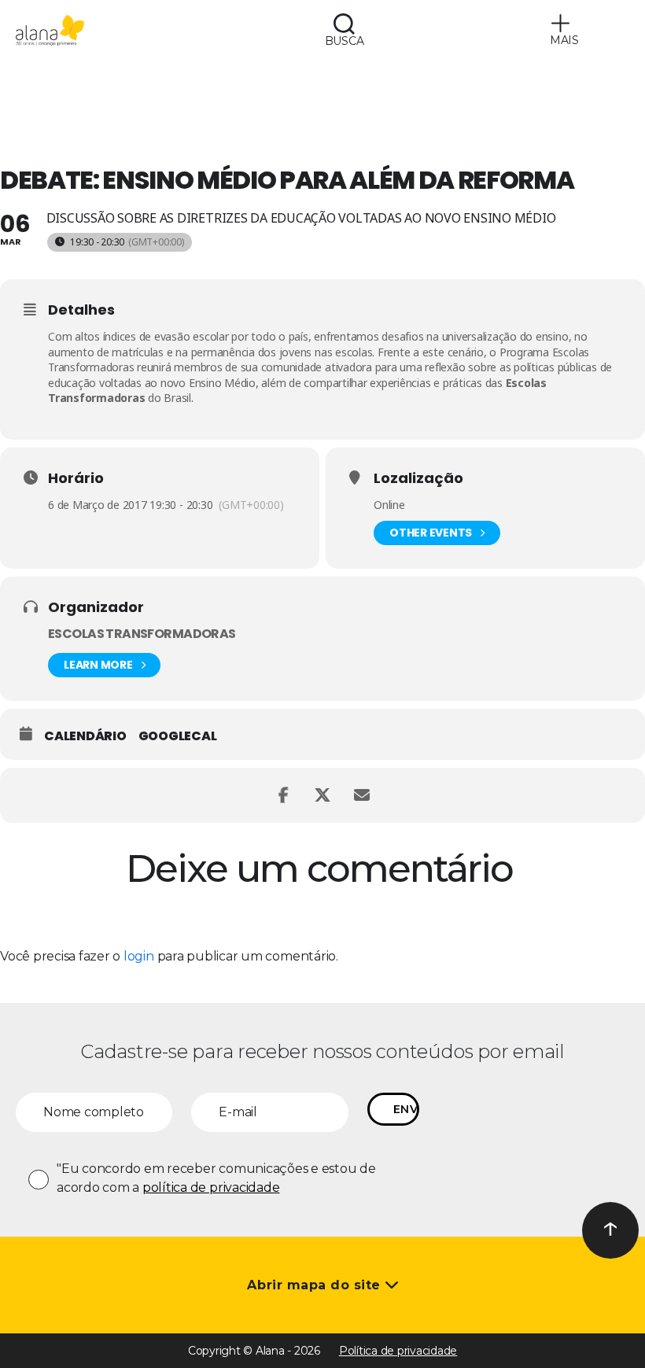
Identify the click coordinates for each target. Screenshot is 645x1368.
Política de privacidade (398, 1351)
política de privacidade (210, 1187)
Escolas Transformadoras (142, 634)
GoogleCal (177, 736)
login (138, 956)
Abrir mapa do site (316, 1285)
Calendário (85, 736)
